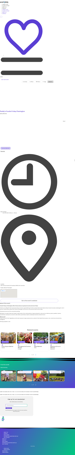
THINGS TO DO (5, 4)
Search (50, 81)
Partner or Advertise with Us (11, 436)
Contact (6, 433)
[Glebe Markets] (40, 341)
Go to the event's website (29, 300)
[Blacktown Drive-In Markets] (57, 341)
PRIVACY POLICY (6, 448)
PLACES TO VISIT (5, 5)
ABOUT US (4, 7)
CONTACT (4, 8)
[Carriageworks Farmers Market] (24, 341)
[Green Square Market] (8, 341)
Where (38, 81)
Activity (25, 81)
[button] (32, 116)
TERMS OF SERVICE (7, 449)
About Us (6, 432)
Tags (45, 81)
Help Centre (7, 437)
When (32, 81)
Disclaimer (6, 434)
